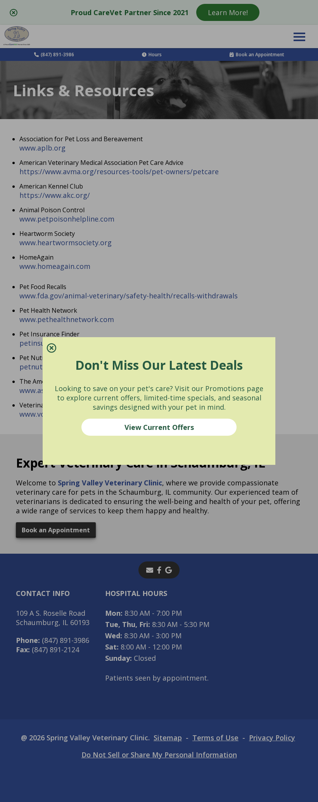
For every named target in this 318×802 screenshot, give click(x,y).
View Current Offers (159, 427)
